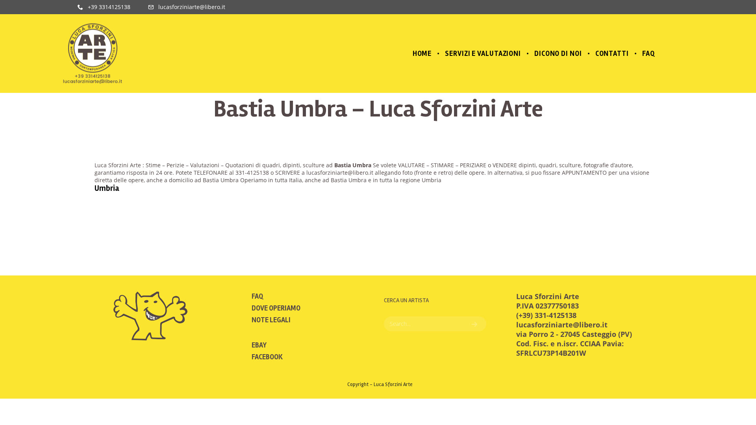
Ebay (259, 345)
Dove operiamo (276, 308)
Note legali (271, 320)
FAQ (257, 296)
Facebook (267, 357)
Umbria (106, 188)
